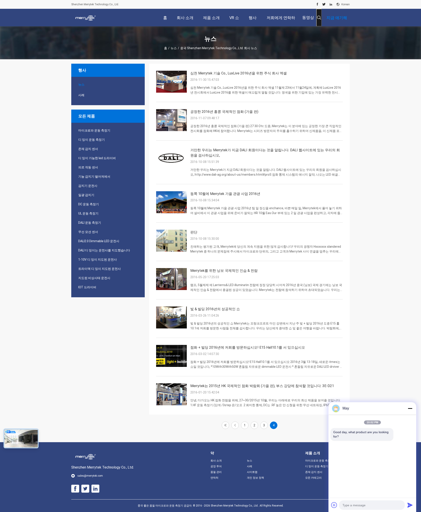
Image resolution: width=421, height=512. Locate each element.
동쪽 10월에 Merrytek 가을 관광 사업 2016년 (225, 194)
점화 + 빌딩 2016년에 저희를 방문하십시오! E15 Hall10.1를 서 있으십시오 (247, 347)
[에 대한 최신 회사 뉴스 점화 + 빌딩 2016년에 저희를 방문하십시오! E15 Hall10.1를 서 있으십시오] (171, 366)
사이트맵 (252, 472)
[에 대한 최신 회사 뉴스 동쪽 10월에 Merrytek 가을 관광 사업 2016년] (171, 212)
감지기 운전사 (87, 185)
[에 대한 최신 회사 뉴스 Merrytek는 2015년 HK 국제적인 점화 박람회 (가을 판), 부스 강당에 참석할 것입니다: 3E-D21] (171, 404)
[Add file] (334, 505)
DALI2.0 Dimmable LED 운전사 (98, 241)
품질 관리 (216, 472)
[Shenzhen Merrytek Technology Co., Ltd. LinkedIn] (331, 4)
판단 (193, 232)
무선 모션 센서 (88, 232)
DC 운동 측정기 (88, 204)
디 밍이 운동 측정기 (91, 139)
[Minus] (410, 408)
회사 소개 (216, 460)
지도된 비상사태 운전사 (94, 278)
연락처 (214, 477)
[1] (225, 425)
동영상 (308, 17)
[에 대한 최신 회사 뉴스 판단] (171, 250)
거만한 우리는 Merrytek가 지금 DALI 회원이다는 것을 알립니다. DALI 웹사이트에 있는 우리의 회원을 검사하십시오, (265, 152)
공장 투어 (216, 466)
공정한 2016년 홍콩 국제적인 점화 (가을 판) (224, 112)
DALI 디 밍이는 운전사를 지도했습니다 (104, 250)
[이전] (235, 425)
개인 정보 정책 (255, 477)
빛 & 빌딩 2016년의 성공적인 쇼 (215, 309)
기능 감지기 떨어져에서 (94, 176)
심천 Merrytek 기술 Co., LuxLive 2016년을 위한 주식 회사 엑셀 (238, 73)
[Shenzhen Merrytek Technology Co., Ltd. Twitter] (324, 4)
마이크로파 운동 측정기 (94, 130)
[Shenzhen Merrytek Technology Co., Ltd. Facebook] (317, 4)
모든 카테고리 (313, 477)
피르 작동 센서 (88, 167)
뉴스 (174, 48)
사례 (81, 95)
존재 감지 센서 (88, 149)
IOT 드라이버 (87, 287)
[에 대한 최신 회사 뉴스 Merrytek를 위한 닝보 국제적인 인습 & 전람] (171, 289)
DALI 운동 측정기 (89, 222)
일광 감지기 (86, 195)
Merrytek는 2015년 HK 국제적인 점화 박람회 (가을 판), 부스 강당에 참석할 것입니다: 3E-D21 (262, 386)
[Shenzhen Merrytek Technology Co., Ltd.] (85, 17)
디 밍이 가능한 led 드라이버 (97, 158)
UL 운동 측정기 (88, 213)
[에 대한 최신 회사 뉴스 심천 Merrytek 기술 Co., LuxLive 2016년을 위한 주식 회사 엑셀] (171, 91)
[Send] (410, 505)
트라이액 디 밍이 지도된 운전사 (99, 268)
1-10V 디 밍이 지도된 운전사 (97, 259)
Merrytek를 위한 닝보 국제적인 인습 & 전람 (224, 271)
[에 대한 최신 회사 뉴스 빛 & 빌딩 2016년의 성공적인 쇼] (171, 327)
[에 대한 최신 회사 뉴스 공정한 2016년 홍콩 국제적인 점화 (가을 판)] (171, 130)
